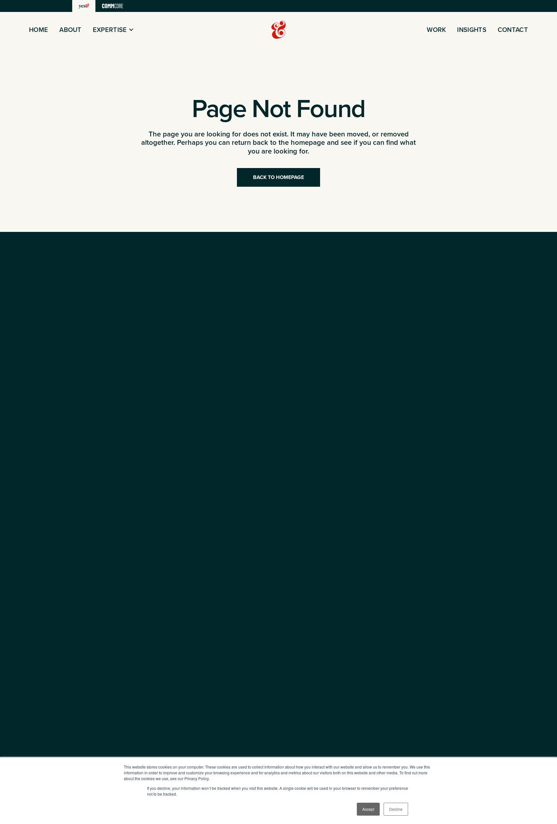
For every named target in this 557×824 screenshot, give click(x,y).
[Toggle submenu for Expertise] (131, 30)
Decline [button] (396, 809)
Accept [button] (368, 809)
